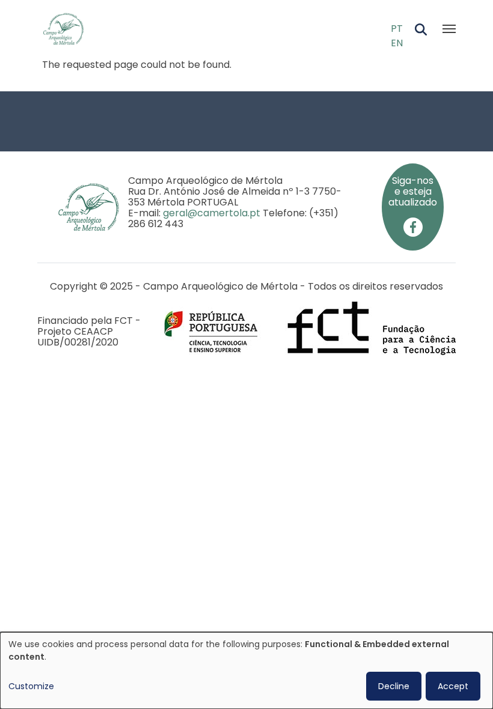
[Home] (68, 29)
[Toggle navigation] (449, 29)
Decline (393, 686)
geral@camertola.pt (211, 213)
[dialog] (246, 670)
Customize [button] (31, 686)
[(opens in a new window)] (413, 226)
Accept (453, 686)
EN (397, 43)
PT (397, 28)
